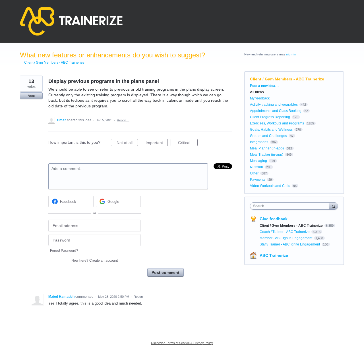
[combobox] (291, 206)
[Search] (333, 205)
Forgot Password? (64, 251)
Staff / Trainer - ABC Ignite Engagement (290, 244)
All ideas (257, 92)
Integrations (259, 142)
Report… (123, 120)
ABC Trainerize (274, 255)
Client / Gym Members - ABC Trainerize (287, 79)
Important (157, 143)
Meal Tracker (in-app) (266, 155)
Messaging (258, 161)
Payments (257, 180)
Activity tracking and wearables (274, 105)
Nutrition (256, 167)
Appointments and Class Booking (275, 111)
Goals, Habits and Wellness (271, 130)
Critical (188, 143)
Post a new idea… (264, 86)
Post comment (165, 272)
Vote (31, 95)
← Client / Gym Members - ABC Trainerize (52, 62)
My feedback (260, 98)
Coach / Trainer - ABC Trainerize (285, 232)
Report (138, 296)
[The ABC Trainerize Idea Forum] (71, 21)
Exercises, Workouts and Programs (277, 123)
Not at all (127, 143)
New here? (94, 261)
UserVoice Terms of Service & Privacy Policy (182, 343)
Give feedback (274, 218)
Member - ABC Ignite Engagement (286, 238)
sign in (291, 54)
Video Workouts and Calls (270, 186)
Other (254, 173)
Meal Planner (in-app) (267, 148)
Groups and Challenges (268, 136)
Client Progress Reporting (270, 117)
